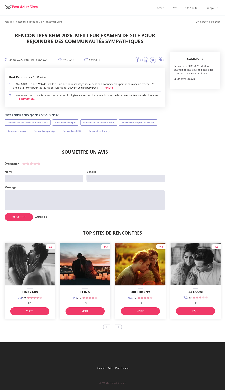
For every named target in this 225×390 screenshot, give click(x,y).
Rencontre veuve (17, 130)
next (118, 327)
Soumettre (19, 217)
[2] (27, 163)
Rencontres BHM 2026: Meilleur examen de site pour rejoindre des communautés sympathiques (194, 69)
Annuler (41, 217)
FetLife (109, 87)
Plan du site (122, 368)
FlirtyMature (27, 99)
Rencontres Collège (99, 130)
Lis (29, 303)
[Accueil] (21, 6)
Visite (29, 311)
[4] (35, 163)
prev (106, 327)
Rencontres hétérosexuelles (98, 122)
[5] (38, 163)
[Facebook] (138, 60)
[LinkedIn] (145, 60)
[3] (31, 163)
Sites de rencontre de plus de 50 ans (28, 122)
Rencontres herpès (65, 122)
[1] (24, 163)
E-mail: (91, 172)
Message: (11, 187)
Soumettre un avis (184, 78)
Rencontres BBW (72, 130)
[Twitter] (153, 60)
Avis (175, 8)
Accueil (161, 8)
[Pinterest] (160, 60)
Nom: (8, 172)
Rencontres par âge (44, 130)
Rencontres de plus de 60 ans (138, 122)
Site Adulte (191, 8)
